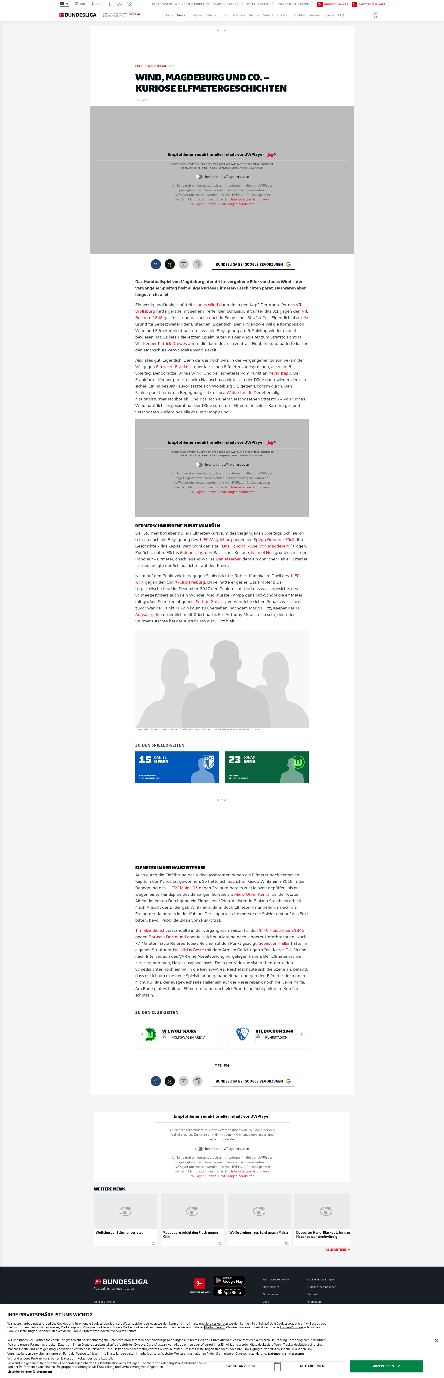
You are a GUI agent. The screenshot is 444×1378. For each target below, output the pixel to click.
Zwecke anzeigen (240, 1366)
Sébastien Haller (274, 944)
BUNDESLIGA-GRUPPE (294, 4)
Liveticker (238, 14)
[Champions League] (119, 4)
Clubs (224, 14)
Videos (268, 14)
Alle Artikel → (338, 1249)
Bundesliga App (336, 4)
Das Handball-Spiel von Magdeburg (256, 546)
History (254, 14)
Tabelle (211, 14)
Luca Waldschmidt (234, 393)
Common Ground (226, 4)
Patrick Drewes (172, 344)
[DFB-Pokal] (110, 4)
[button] (373, 14)
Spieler (329, 14)
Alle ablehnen (312, 1366)
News (181, 14)
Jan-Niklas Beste (188, 950)
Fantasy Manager (372, 4)
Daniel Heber (228, 559)
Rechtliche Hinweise (276, 1279)
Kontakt (312, 1294)
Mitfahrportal (259, 4)
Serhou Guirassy (211, 602)
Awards (315, 14)
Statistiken (298, 14)
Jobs (266, 1302)
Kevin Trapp (280, 374)
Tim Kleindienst (149, 931)
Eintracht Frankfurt (174, 367)
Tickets (282, 14)
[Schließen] (437, 1340)
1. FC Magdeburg (215, 540)
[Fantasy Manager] (354, 4)
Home (169, 14)
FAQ (341, 14)
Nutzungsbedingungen (321, 1287)
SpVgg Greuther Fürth (275, 540)
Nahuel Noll (262, 553)
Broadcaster (162, 4)
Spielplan (195, 14)
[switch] (199, 177)
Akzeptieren (383, 1366)
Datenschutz (271, 1287)
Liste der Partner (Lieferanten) (29, 1371)
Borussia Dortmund (167, 937)
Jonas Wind (207, 305)
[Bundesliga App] (320, 4)
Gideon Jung (192, 553)
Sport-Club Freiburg (186, 583)
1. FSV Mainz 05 (182, 888)
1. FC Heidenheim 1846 (281, 931)
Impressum (314, 1302)
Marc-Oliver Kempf (252, 895)
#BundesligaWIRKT (190, 4)
